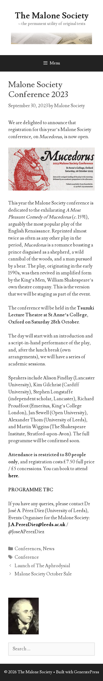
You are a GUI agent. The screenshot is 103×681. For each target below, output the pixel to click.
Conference (27, 557)
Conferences (28, 549)
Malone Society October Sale (43, 574)
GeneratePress (86, 672)
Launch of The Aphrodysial (42, 566)
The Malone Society (51, 15)
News (48, 549)
